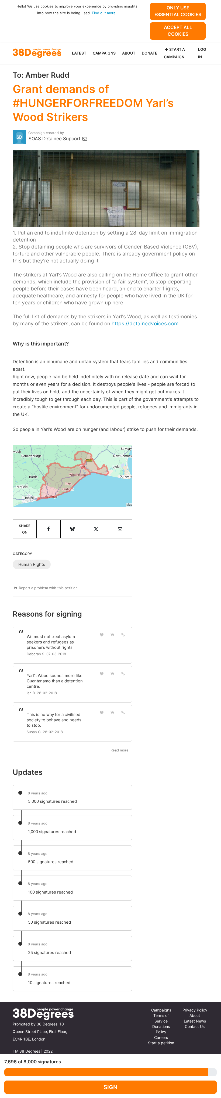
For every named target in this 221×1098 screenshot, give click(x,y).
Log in (202, 53)
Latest (79, 53)
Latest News (195, 1021)
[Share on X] (96, 529)
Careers (161, 1037)
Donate (149, 53)
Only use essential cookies (177, 11)
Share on (24, 529)
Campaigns (104, 53)
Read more (119, 750)
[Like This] (102, 634)
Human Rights (31, 564)
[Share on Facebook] (48, 529)
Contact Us (195, 1026)
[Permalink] (123, 634)
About (128, 53)
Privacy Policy (194, 1010)
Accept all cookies (178, 31)
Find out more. (104, 13)
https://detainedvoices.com (145, 324)
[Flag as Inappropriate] (112, 634)
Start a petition (161, 1043)
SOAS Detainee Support (55, 138)
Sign (110, 1087)
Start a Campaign (174, 53)
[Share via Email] (120, 529)
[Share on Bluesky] (72, 529)
